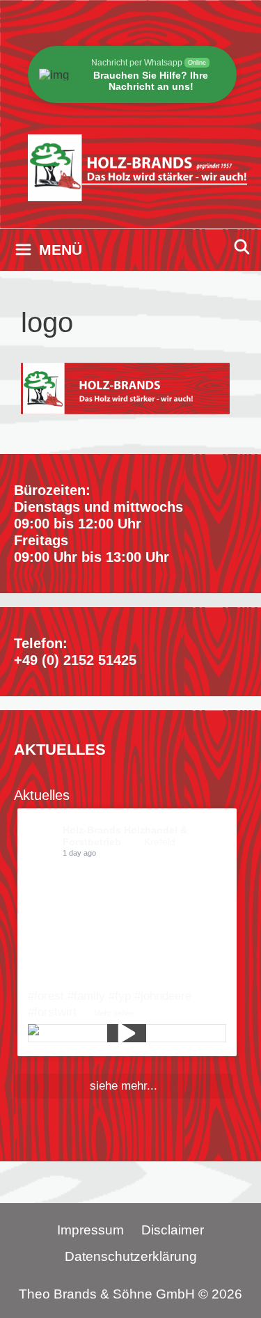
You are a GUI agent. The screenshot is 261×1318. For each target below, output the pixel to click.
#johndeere (162, 996)
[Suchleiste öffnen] (242, 247)
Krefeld (159, 841)
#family (86, 996)
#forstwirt (52, 1012)
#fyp (120, 996)
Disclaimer (172, 1230)
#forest (46, 996)
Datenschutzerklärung (131, 1256)
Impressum (90, 1230)
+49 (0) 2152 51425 (75, 660)
